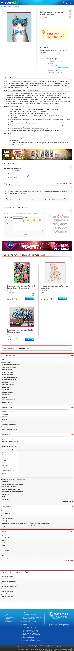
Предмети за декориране (9, 439)
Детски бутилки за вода (8, 594)
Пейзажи (5, 468)
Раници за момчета (7, 591)
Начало (7, 614)
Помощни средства (7, 402)
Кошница (7, 618)
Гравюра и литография (8, 379)
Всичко (31, 633)
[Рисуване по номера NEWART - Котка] (19, 27)
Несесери (4, 419)
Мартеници (5, 499)
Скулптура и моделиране (9, 377)
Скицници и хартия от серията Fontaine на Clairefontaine (18, 526)
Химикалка (4, 589)
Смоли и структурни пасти (9, 367)
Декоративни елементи (8, 446)
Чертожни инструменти (8, 422)
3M (2, 535)
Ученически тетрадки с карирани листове (14, 584)
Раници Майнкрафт (7, 596)
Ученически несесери (8, 579)
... (12, 7)
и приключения (29, 636)
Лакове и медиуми (7, 362)
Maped (3, 553)
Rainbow (3, 540)
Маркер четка (5, 513)
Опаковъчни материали (8, 486)
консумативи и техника (30, 620)
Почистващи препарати (29, 618)
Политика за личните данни (67, 645)
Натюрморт (5, 465)
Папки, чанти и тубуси (8, 400)
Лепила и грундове (7, 369)
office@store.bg (66, 626)
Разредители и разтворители (10, 364)
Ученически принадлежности (10, 516)
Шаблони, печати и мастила (10, 441)
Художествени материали (29, 621)
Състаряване (5, 387)
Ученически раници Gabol (9, 586)
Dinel (3, 555)
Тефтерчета (5, 427)
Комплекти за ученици (8, 424)
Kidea (3, 545)
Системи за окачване (7, 384)
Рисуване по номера (7, 449)
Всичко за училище (7, 518)
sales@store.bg (65, 624)
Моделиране (5, 414)
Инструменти (5, 494)
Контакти (7, 615)
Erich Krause (5, 550)
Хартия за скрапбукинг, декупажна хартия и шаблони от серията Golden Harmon (25, 523)
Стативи (4, 397)
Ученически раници (7, 576)
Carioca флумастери (7, 521)
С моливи (5, 476)
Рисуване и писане (7, 412)
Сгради (4, 460)
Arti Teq (3, 543)
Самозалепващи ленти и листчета (12, 491)
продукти (29, 623)
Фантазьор (4, 558)
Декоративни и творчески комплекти (13, 479)
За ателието (5, 395)
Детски (4, 473)
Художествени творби (8, 470)
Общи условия (55, 645)
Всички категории (67, 502)
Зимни (4, 463)
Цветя (4, 452)
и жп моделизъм (31, 631)
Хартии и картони (7, 392)
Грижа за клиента (9, 617)
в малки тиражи (31, 634)
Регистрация (8, 621)
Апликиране (5, 417)
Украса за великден (7, 511)
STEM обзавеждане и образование (31, 630)
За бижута (4, 481)
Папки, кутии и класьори (9, 429)
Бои (2, 359)
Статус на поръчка (10, 620)
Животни (17, 7)
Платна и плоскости (7, 382)
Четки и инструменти (8, 372)
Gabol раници (5, 599)
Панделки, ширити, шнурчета (10, 489)
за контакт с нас (63, 623)
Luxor (3, 548)
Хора (3, 457)
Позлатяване (5, 390)
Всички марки (68, 560)
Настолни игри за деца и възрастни (32, 617)
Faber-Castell (5, 538)
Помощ (7, 623)
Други (3, 496)
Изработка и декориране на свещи (12, 484)
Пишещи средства (7, 374)
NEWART (58, 65)
